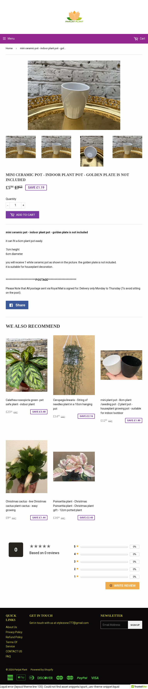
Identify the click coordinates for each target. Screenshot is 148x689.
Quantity (11, 198)
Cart (142, 38)
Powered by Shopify (42, 669)
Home (9, 48)
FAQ (8, 656)
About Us (11, 627)
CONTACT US (14, 651)
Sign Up (135, 624)
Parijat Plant (20, 669)
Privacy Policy (14, 632)
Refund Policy (14, 637)
